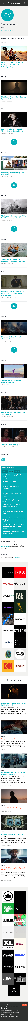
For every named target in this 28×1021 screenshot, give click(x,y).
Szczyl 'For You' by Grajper (10, 739)
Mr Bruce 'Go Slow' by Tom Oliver (12, 834)
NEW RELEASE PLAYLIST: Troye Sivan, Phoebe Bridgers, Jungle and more (13, 525)
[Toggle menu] (3, 3)
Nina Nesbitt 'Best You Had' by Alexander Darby (12, 338)
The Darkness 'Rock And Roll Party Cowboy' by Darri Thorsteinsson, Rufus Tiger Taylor (13, 65)
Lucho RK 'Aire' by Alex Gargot (11, 500)
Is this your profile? (7, 30)
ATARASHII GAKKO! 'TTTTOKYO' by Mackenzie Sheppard (13, 773)
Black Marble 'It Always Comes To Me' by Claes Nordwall (13, 532)
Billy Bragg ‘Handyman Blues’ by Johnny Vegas (13, 413)
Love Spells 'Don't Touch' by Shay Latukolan (12, 494)
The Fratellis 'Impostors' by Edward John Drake (11, 381)
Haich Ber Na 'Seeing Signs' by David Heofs (12, 512)
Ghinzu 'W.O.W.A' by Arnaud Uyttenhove (10, 487)
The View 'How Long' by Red (11, 444)
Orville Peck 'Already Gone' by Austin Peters (13, 869)
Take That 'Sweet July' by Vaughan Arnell (12, 476)
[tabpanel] (14, 505)
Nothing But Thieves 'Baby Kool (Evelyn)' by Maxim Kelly (11, 505)
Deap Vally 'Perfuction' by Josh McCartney (12, 173)
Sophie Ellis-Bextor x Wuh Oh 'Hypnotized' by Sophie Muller (12, 130)
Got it (24, 1005)
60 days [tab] (17, 471)
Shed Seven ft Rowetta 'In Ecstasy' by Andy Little (13, 98)
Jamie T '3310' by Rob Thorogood (12, 808)
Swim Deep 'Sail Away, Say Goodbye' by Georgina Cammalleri (13, 260)
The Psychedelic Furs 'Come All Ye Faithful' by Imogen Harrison (13, 217)
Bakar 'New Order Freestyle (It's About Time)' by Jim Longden (13, 519)
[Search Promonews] (25, 3)
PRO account (5, 547)
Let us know (18, 557)
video (3, 701)
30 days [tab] (11, 471)
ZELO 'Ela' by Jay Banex (9, 481)
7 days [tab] (4, 471)
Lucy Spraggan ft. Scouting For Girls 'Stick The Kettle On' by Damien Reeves (12, 293)
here (2, 1018)
